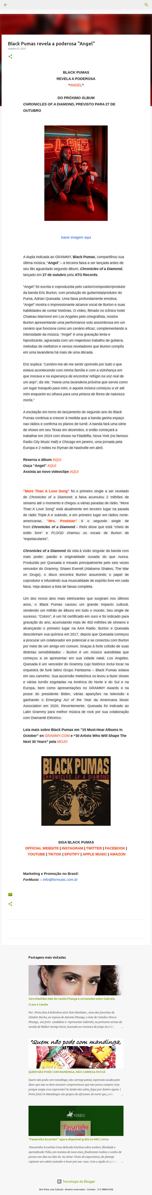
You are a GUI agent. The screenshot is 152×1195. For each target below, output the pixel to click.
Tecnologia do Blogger (78, 1181)
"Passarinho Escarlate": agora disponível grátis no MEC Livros (68, 1139)
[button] (10, 56)
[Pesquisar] (16, 5)
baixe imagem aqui (76, 237)
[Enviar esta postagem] (10, 896)
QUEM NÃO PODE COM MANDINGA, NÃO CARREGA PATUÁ (66, 1072)
